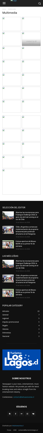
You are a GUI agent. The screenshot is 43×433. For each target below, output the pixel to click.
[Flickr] (21, 414)
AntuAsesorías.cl (17, 426)
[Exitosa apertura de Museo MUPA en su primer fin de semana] (8, 244)
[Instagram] (27, 414)
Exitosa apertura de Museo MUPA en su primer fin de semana (26, 243)
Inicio (4, 9)
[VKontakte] (33, 414)
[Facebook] (15, 414)
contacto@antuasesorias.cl (23, 397)
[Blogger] (9, 414)
